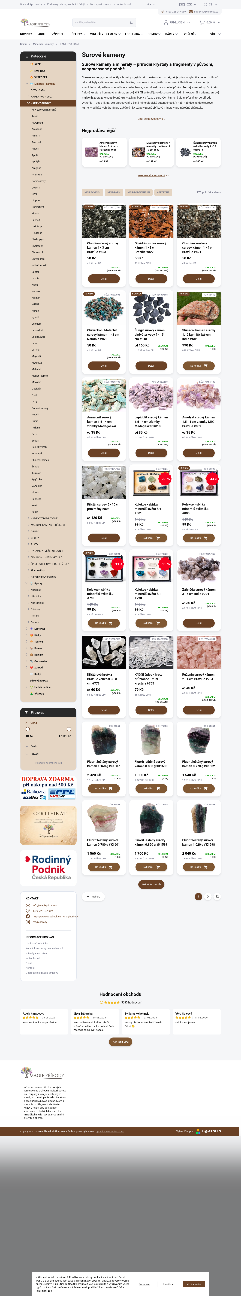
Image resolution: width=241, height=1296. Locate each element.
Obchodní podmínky (31, 4)
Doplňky (38, 654)
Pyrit (34, 401)
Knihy (37, 674)
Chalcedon (37, 246)
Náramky (36, 589)
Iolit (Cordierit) (39, 265)
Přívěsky (35, 609)
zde (50, 1290)
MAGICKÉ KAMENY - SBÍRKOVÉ (48, 525)
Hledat (131, 22)
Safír (34, 434)
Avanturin (37, 174)
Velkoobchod (124, 4)
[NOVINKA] (103, 223)
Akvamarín (38, 122)
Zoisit (35, 511)
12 (217, 896)
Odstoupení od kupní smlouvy (42, 972)
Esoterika (39, 628)
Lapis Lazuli (38, 336)
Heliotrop (37, 226)
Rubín (35, 421)
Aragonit (36, 168)
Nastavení (144, 1284)
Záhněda (36, 499)
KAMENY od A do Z (41, 96)
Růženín (36, 427)
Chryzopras (38, 258)
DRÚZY (34, 531)
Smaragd (37, 453)
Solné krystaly (39, 447)
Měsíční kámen (40, 375)
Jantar (35, 271)
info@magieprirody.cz (45, 905)
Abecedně (163, 192)
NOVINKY (39, 70)
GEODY (35, 538)
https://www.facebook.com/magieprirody (56, 916)
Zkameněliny (38, 570)
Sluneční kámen (40, 460)
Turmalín (36, 473)
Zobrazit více (121, 1042)
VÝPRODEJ (40, 77)
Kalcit (35, 284)
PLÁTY (34, 544)
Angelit (35, 148)
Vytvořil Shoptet (185, 1131)
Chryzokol (37, 252)
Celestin (36, 187)
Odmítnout (168, 1284)
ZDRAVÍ (38, 667)
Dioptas (36, 200)
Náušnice (36, 596)
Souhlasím (196, 1284)
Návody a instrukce (100, 4)
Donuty (35, 622)
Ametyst (36, 142)
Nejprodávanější (139, 192)
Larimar (36, 349)
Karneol (36, 291)
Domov (38, 648)
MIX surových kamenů (44, 109)
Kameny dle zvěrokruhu (43, 576)
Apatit (35, 155)
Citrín (35, 194)
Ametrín (36, 135)
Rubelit (35, 414)
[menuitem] (27, 34)
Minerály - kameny (44, 83)
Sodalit (35, 440)
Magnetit (37, 356)
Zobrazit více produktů (151, 175)
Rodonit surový (40, 408)
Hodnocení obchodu (120, 994)
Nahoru (96, 896)
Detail (104, 278)
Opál (34, 395)
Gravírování (40, 661)
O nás (29, 963)
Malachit (36, 369)
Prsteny (35, 615)
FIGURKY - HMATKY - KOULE (46, 557)
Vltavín (35, 492)
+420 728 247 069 (43, 910)
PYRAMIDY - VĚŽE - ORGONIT (47, 550)
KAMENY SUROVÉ (41, 103)
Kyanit (35, 317)
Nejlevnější (92, 192)
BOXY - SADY (38, 90)
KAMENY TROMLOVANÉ (44, 518)
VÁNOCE (39, 693)
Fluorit (35, 213)
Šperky (38, 583)
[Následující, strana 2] (208, 896)
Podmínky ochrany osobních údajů (66, 4)
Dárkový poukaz (39, 680)
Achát (35, 116)
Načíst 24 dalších (151, 884)
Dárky (37, 635)
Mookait (36, 382)
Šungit (35, 466)
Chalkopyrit (38, 239)
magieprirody (40, 922)
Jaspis (35, 278)
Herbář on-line (42, 687)
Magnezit (37, 362)
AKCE (37, 64)
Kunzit (35, 310)
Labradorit (37, 330)
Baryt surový (39, 181)
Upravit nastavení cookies (110, 1131)
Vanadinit (37, 486)
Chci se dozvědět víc (150, 118)
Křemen (36, 297)
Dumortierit (38, 207)
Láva (34, 343)
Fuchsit (36, 220)
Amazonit (37, 129)
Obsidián (36, 388)
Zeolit (35, 505)
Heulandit (37, 233)
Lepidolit (36, 323)
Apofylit (36, 161)
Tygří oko (37, 479)
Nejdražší (113, 192)
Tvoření (38, 641)
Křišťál (35, 304)
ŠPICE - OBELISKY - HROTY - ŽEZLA (50, 563)
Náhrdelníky (37, 602)
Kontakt (30, 967)
